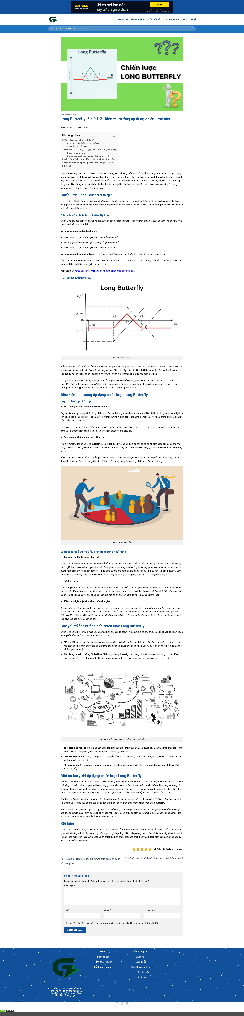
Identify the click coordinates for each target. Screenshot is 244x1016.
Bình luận (69, 886)
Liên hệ (192, 19)
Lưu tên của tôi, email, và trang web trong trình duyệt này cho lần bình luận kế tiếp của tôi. (113, 923)
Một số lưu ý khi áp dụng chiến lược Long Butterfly (88, 163)
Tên (66, 910)
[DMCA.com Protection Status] (7, 1010)
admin (85, 128)
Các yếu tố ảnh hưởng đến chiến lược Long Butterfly (89, 159)
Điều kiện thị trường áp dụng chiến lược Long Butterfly (90, 149)
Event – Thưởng (177, 19)
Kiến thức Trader (103, 962)
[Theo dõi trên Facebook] (117, 1004)
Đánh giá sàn (137, 19)
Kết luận (68, 166)
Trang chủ (123, 19)
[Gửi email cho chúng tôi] (127, 1004)
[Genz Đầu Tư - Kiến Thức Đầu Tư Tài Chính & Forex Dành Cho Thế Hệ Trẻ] (62, 19)
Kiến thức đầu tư (156, 19)
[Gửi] (193, 28)
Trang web (149, 910)
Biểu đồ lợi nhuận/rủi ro (78, 146)
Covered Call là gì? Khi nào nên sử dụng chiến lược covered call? (103, 270)
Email (107, 910)
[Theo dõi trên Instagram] (122, 1004)
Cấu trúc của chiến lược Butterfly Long (85, 143)
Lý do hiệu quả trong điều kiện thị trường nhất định (90, 156)
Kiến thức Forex (68, 115)
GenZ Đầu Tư (71, 180)
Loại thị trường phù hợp (79, 153)
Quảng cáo (141, 962)
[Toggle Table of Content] (113, 135)
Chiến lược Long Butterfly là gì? (79, 140)
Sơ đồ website (141, 977)
